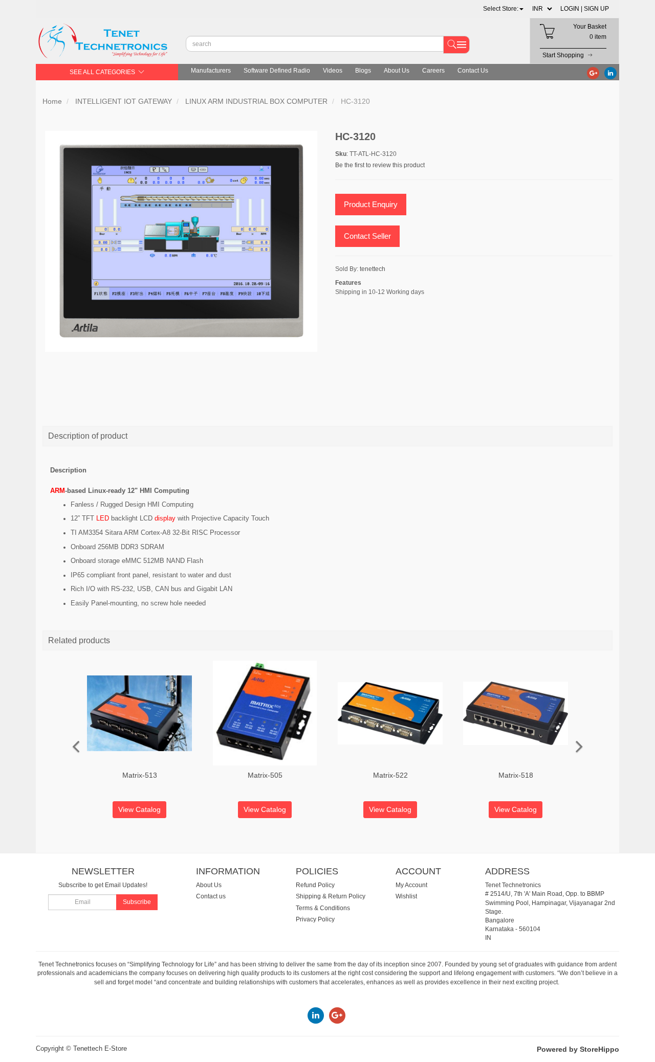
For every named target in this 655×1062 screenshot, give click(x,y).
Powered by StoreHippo (578, 1049)
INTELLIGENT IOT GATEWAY (123, 101)
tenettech (372, 269)
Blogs (363, 70)
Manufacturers (211, 70)
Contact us (211, 896)
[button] (503, 8)
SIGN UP (596, 8)
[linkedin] (610, 72)
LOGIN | (571, 8)
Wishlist (406, 896)
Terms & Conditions (323, 908)
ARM (57, 490)
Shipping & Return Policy (330, 896)
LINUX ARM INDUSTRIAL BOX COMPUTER (256, 101)
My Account (411, 885)
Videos (332, 70)
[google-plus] (593, 72)
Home (52, 101)
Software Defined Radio (277, 70)
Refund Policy (315, 885)
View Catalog (139, 809)
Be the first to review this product (380, 165)
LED (102, 518)
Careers (433, 70)
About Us (396, 70)
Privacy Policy (315, 919)
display (165, 518)
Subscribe (137, 902)
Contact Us (472, 70)
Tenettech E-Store (100, 1048)
